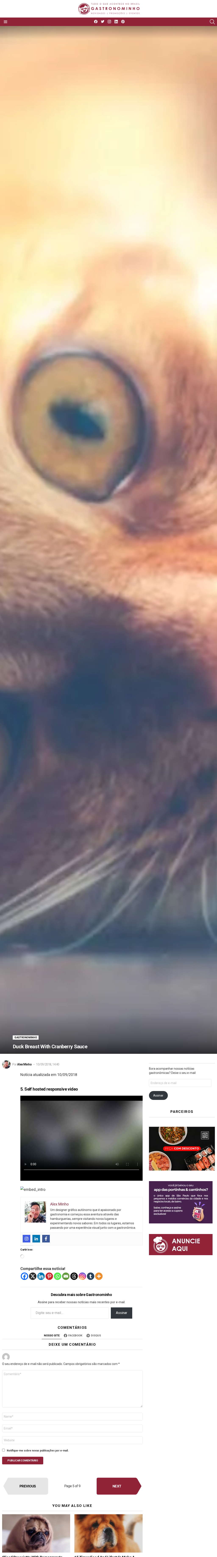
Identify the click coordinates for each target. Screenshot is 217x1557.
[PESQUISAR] (212, 22)
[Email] (66, 1276)
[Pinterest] (49, 1276)
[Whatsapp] (57, 1276)
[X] (32, 1276)
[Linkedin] (36, 1238)
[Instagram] (26, 1238)
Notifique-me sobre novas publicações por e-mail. (38, 1450)
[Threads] (74, 1276)
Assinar (121, 1313)
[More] (99, 1276)
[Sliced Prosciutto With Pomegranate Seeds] (36, 1533)
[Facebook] (46, 1238)
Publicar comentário (22, 1460)
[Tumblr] (90, 1276)
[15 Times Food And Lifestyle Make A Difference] (108, 1533)
